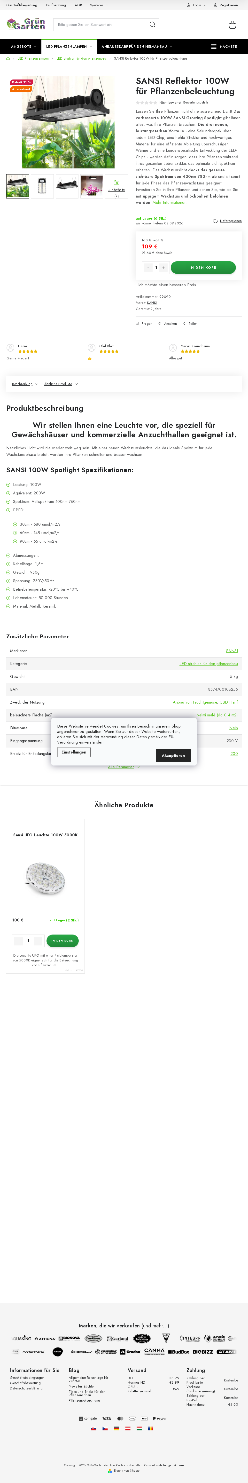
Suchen (152, 24)
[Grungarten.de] (116, 1428)
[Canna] (157, 1352)
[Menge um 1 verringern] (148, 267)
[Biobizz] (206, 1352)
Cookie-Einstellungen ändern (164, 1465)
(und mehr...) (155, 1326)
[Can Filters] (90, 1338)
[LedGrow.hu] (139, 1428)
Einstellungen (74, 752)
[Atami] (230, 1352)
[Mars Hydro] (36, 1352)
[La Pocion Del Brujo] (212, 1338)
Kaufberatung (56, 5)
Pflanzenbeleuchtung (84, 1400)
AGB (78, 5)
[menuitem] (23, 46)
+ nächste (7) (116, 192)
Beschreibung (22, 383)
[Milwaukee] (236, 1338)
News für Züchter (82, 1386)
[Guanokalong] (109, 1352)
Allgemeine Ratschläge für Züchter (88, 1379)
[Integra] (187, 1338)
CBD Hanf (229, 702)
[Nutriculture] (12, 1352)
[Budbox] (182, 1352)
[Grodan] (133, 1352)
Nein (233, 728)
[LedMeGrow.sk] (93, 1428)
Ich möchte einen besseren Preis (167, 285)
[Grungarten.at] (128, 1428)
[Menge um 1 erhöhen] (163, 267)
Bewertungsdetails (195, 102)
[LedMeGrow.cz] (105, 1428)
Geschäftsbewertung (21, 5)
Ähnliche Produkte (58, 383)
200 (234, 753)
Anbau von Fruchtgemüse (195, 702)
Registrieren (229, 5)
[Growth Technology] (139, 1338)
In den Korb (203, 267)
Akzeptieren (173, 755)
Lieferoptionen (231, 220)
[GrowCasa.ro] (150, 1428)
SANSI (152, 302)
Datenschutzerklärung (26, 1388)
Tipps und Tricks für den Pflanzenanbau (87, 1393)
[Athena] (42, 1338)
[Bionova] (66, 1338)
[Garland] (115, 1338)
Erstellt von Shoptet (127, 1470)
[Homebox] (85, 1352)
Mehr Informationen (169, 202)
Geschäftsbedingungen (27, 1377)
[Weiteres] (224, 46)
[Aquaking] (18, 1338)
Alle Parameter (121, 767)
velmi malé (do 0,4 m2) (217, 715)
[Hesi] (163, 1338)
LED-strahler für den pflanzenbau (208, 663)
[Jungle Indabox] (60, 1352)
